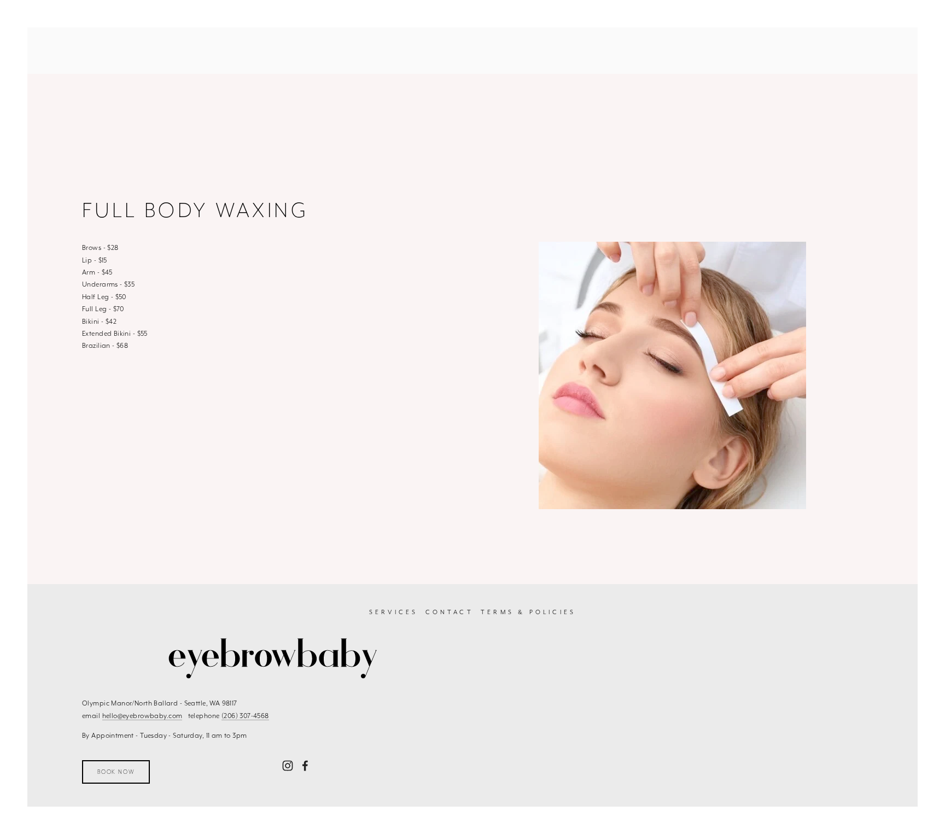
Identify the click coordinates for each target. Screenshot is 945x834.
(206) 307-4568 (245, 715)
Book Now (116, 771)
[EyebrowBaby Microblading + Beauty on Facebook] (305, 765)
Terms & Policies (528, 612)
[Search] (86, 50)
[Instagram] (287, 765)
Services (393, 612)
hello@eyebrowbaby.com (142, 715)
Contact (449, 612)
